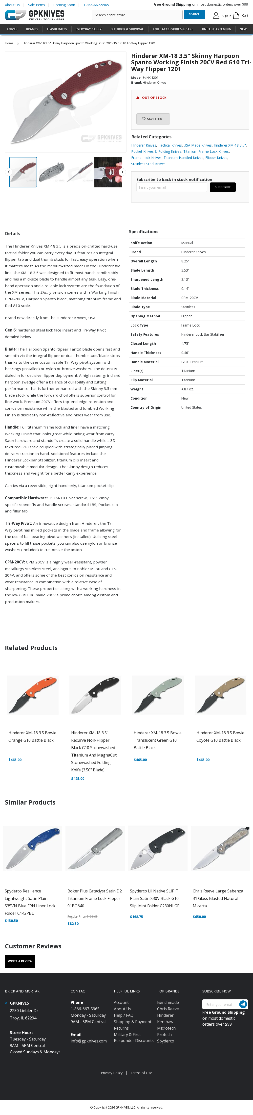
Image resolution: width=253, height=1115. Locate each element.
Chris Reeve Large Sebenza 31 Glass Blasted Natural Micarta (218, 898)
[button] (52, 172)
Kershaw (165, 1021)
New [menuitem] (243, 29)
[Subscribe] (243, 1004)
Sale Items (36, 4)
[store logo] (34, 15)
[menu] (126, 29)
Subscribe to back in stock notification (174, 179)
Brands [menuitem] (32, 29)
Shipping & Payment (132, 1021)
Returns (121, 1028)
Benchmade (168, 1002)
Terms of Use (141, 1072)
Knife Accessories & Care (172, 29)
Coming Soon (64, 4)
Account (121, 1002)
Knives (11, 29)
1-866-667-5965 (96, 4)
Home (9, 43)
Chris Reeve (168, 1009)
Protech (164, 1034)
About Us (12, 4)
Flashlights (57, 29)
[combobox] (137, 15)
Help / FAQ (123, 1015)
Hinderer (165, 1015)
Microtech (166, 1028)
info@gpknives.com (89, 1041)
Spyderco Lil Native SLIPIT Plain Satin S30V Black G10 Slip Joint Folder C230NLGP (155, 898)
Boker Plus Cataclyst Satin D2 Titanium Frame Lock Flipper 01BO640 (94, 898)
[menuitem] (11, 29)
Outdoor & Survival (127, 29)
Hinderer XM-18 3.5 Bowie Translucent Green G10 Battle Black (158, 740)
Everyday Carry (89, 29)
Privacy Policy (112, 1072)
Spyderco (165, 1041)
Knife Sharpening (216, 29)
